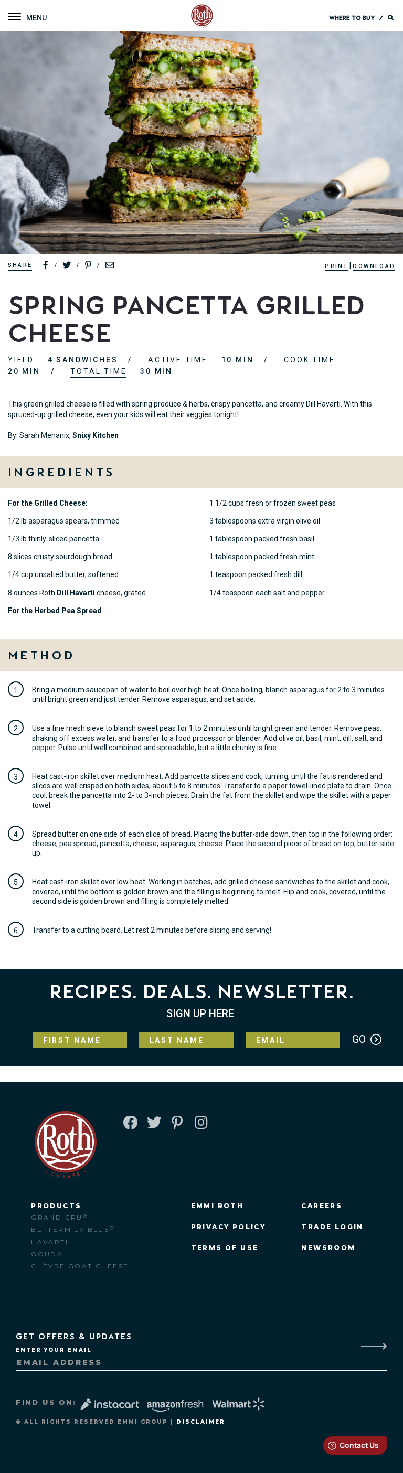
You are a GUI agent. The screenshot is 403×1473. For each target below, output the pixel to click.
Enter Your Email (54, 1350)
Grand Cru (59, 1217)
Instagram (201, 1124)
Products (56, 1206)
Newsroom (328, 1248)
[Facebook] (46, 265)
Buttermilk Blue (72, 1229)
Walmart (239, 1404)
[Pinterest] (88, 265)
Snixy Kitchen (95, 435)
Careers (321, 1206)
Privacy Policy (228, 1227)
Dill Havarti (77, 593)
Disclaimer (200, 1421)
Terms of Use (225, 1248)
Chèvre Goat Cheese (80, 1266)
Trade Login (332, 1227)
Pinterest (177, 1124)
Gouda (47, 1254)
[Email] (110, 265)
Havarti (49, 1242)
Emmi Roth (217, 1206)
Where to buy (352, 18)
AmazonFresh (175, 1406)
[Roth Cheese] (202, 17)
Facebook (129, 1124)
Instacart (111, 1404)
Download (374, 266)
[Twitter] (67, 265)
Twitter (153, 1124)
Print (336, 266)
